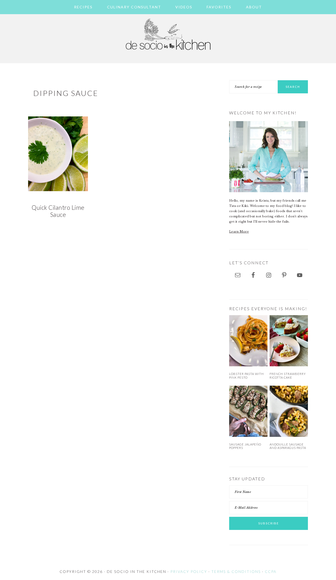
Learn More (239, 231)
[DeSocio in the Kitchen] (168, 53)
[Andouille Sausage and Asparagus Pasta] (289, 411)
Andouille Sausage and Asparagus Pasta (288, 446)
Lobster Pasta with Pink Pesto (246, 375)
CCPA (270, 571)
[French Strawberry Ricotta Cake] (289, 340)
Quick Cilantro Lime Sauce (58, 211)
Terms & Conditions (236, 571)
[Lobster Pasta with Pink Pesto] (248, 340)
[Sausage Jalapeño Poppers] (248, 411)
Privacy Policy (188, 571)
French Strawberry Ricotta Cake (288, 375)
